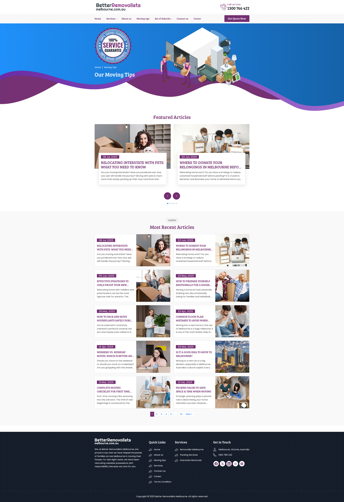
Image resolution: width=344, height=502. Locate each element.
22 (181, 414)
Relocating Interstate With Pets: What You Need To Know (132, 164)
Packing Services (189, 454)
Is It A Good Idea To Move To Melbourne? (194, 354)
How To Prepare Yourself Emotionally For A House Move (193, 283)
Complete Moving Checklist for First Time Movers (113, 389)
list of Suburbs (162, 18)
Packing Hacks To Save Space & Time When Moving (193, 389)
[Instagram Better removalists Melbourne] (235, 463)
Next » (189, 414)
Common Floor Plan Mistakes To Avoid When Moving (192, 318)
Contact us (182, 18)
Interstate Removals (191, 460)
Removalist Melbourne (192, 449)
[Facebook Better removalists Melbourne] (216, 463)
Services (110, 18)
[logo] (118, 6)
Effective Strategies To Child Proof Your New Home (113, 283)
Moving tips (143, 18)
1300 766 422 (225, 455)
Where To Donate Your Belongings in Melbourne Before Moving (211, 164)
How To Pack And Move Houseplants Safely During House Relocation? (115, 318)
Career (197, 18)
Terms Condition (162, 481)
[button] (176, 196)
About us (126, 18)
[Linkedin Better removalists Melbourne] (229, 463)
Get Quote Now (237, 18)
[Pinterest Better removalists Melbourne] (242, 463)
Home (98, 18)
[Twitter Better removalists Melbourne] (222, 463)
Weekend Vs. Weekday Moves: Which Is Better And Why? (115, 354)
